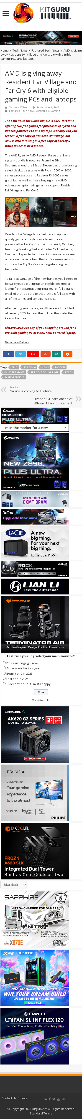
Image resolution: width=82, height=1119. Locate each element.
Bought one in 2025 (19, 673)
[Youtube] (58, 1099)
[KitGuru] (41, 11)
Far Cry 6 (29, 367)
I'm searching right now (22, 663)
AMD (14, 367)
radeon (60, 367)
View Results (41, 700)
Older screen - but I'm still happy (28, 684)
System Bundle (14, 377)
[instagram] (63, 1099)
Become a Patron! (17, 342)
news (45, 367)
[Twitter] (54, 1099)
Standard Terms (41, 1113)
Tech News (20, 50)
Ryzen (69, 372)
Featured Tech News (45, 50)
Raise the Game (14, 372)
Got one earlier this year (23, 668)
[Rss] (45, 1099)
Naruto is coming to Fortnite (31, 389)
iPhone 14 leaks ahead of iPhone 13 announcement (53, 399)
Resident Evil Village (45, 372)
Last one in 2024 (17, 679)
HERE (51, 299)
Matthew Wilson (18, 107)
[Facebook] (49, 1099)
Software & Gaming (48, 110)
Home (4, 50)
